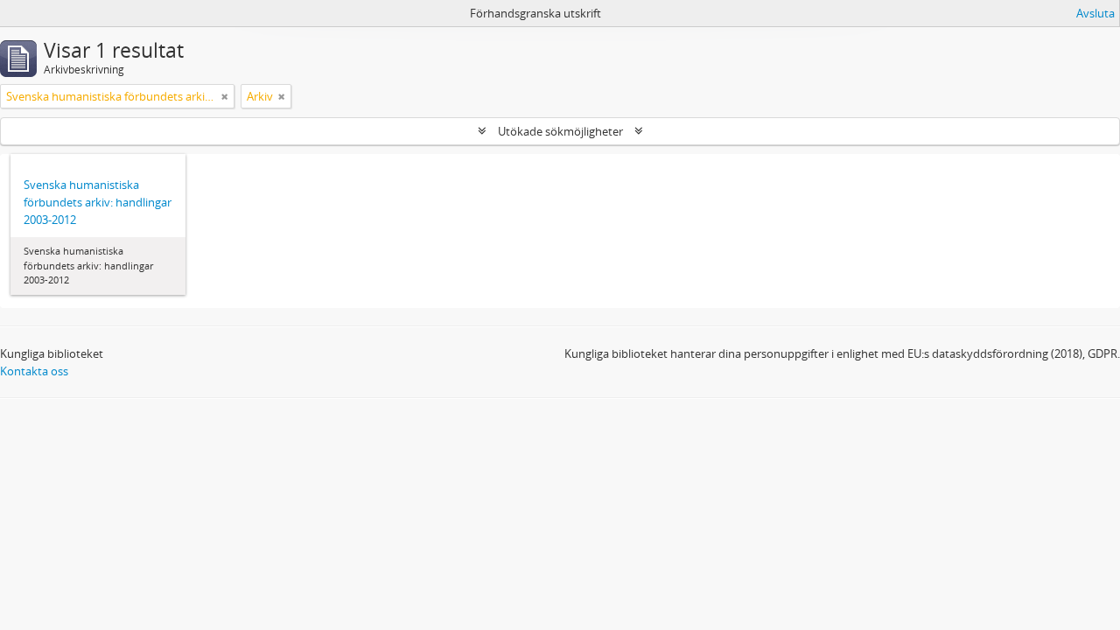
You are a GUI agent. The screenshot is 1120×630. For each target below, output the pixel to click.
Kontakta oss (34, 371)
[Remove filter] (224, 96)
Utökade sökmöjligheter (560, 131)
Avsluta (1095, 13)
